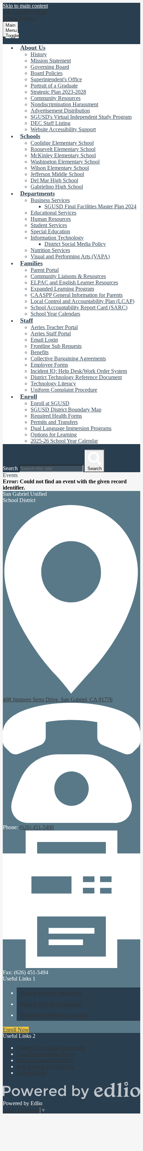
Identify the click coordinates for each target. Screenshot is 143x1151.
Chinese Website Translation (50, 993)
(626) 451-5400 (36, 827)
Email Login (44, 340)
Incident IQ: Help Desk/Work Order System (79, 371)
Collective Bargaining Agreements (68, 358)
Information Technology (57, 238)
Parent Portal (45, 270)
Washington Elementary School (65, 162)
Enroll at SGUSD (50, 403)
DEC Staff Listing (50, 123)
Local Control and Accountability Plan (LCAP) (82, 301)
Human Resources (51, 219)
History (39, 54)
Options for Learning (54, 434)
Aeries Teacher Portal (54, 327)
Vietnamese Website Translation (54, 1015)
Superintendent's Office (56, 79)
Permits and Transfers (54, 422)
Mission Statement (51, 61)
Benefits (40, 352)
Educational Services (53, 213)
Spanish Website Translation (50, 1004)
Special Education (50, 231)
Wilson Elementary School (60, 168)
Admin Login (32, 1073)
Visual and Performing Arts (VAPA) (70, 256)
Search (10, 468)
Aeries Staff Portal (51, 333)
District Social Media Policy (75, 244)
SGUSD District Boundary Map (66, 409)
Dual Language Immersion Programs (71, 428)
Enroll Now (16, 1030)
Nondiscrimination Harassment (64, 104)
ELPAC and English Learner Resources (74, 282)
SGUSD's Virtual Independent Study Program (81, 117)
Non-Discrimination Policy (46, 1054)
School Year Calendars (55, 314)
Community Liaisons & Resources (68, 276)
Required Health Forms (56, 416)
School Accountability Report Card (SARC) (79, 307)
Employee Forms (49, 365)
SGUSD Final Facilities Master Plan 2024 (90, 206)
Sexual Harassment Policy (45, 1060)
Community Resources (56, 98)
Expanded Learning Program (62, 289)
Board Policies (46, 73)
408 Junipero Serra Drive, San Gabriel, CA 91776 (57, 699)
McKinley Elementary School (63, 155)
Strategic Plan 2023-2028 (58, 92)
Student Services (49, 225)
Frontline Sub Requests (56, 346)
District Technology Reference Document (76, 377)
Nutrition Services (50, 250)
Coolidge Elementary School (62, 143)
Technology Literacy (53, 383)
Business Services (50, 200)
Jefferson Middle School (57, 174)
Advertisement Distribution (60, 111)
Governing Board (50, 67)
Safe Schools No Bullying (45, 1066)
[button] (33, 47)
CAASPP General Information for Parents (77, 295)
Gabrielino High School (57, 187)
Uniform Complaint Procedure (64, 390)
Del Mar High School (54, 180)
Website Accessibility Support (63, 129)
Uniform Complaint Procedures (51, 1048)
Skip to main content (25, 6)
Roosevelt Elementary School (63, 149)
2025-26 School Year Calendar (64, 441)
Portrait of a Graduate (54, 86)
